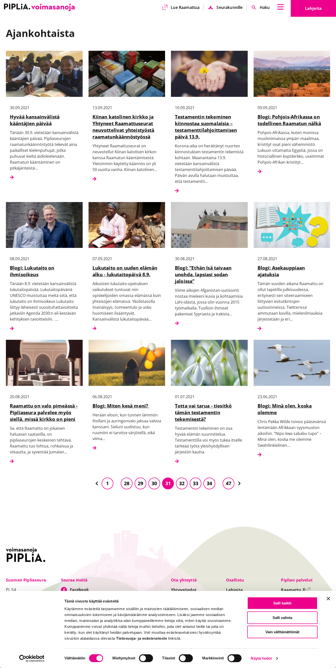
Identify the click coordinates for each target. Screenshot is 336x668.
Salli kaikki (282, 603)
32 (181, 483)
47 (228, 483)
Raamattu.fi (295, 590)
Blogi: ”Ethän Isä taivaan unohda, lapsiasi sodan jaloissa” (203, 274)
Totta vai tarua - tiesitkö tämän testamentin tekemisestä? (203, 412)
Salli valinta (282, 618)
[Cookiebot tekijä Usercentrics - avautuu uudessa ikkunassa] (31, 658)
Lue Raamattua (185, 7)
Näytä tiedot (261, 658)
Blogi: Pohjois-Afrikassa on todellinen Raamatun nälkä (289, 120)
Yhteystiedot (184, 590)
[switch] (146, 658)
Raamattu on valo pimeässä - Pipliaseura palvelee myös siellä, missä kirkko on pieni (43, 412)
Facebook (79, 589)
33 (195, 483)
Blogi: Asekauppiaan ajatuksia (281, 271)
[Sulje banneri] (328, 598)
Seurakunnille (229, 7)
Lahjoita (320, 10)
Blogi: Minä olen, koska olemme (285, 409)
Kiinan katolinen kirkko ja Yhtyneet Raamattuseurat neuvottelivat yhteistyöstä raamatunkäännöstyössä (123, 126)
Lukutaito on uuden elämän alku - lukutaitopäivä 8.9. (124, 271)
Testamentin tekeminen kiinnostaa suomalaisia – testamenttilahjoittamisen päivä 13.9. (206, 126)
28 (126, 483)
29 (140, 483)
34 (209, 483)
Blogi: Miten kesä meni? (121, 405)
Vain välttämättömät (282, 632)
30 (154, 483)
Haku (265, 7)
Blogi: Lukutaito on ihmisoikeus (32, 271)
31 (168, 483)
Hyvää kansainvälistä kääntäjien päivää (35, 120)
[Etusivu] (39, 7)
